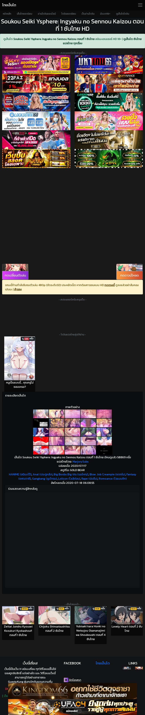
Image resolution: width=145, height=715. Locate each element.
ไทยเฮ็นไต (9, 5)
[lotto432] (109, 102)
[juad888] (109, 120)
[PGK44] (36, 158)
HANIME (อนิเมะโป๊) (20, 474)
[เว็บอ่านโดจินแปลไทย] (127, 668)
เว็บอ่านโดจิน (88, 14)
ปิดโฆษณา (74, 680)
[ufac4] (72, 707)
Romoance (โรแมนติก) (113, 478)
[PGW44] (109, 158)
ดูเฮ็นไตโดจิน (122, 14)
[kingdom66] (72, 691)
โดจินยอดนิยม (68, 14)
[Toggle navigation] (140, 5)
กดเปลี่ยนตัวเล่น (15, 275)
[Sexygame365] (36, 64)
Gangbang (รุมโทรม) (44, 478)
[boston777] (36, 102)
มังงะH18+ (105, 14)
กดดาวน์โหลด (129, 275)
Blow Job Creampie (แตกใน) (107, 474)
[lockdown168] (36, 120)
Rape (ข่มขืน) (89, 478)
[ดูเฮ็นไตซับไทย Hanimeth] (139, 668)
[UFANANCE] (109, 83)
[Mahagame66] (109, 64)
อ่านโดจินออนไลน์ (47, 14)
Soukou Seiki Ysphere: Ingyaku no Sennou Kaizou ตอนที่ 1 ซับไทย (54, 39)
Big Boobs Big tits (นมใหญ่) (71, 474)
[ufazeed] (36, 139)
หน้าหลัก (7, 14)
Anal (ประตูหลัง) (42, 474)
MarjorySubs (80, 461)
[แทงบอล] (36, 83)
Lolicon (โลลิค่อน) (69, 478)
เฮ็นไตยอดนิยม (24, 14)
